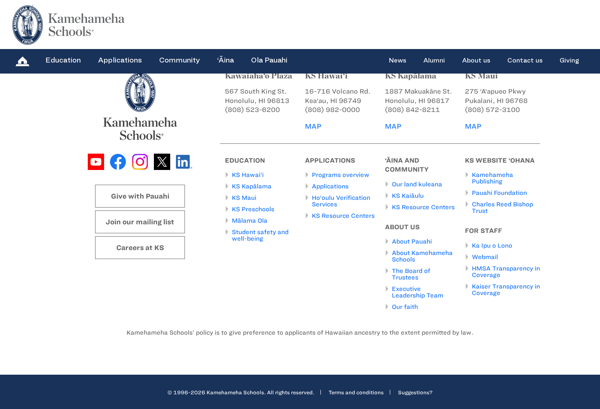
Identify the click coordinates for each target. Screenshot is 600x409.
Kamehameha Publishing (492, 178)
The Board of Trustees (411, 274)
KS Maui (244, 197)
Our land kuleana (417, 184)
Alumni (434, 60)
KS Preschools (253, 209)
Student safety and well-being (260, 235)
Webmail (485, 257)
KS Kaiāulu (408, 195)
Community (179, 60)
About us (476, 60)
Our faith (405, 307)
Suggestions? (415, 392)
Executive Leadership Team (417, 292)
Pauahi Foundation (499, 193)
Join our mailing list (140, 222)
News (397, 60)
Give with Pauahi (140, 196)
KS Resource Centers (343, 215)
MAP (313, 126)
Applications (120, 60)
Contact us (524, 60)
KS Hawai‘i (248, 175)
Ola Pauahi (269, 60)
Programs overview (340, 175)
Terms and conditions (356, 392)
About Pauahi (412, 241)
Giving (569, 60)
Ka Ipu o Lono (492, 245)
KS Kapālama (251, 186)
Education (63, 60)
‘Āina (225, 60)
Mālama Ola (249, 220)
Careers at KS (140, 247)
